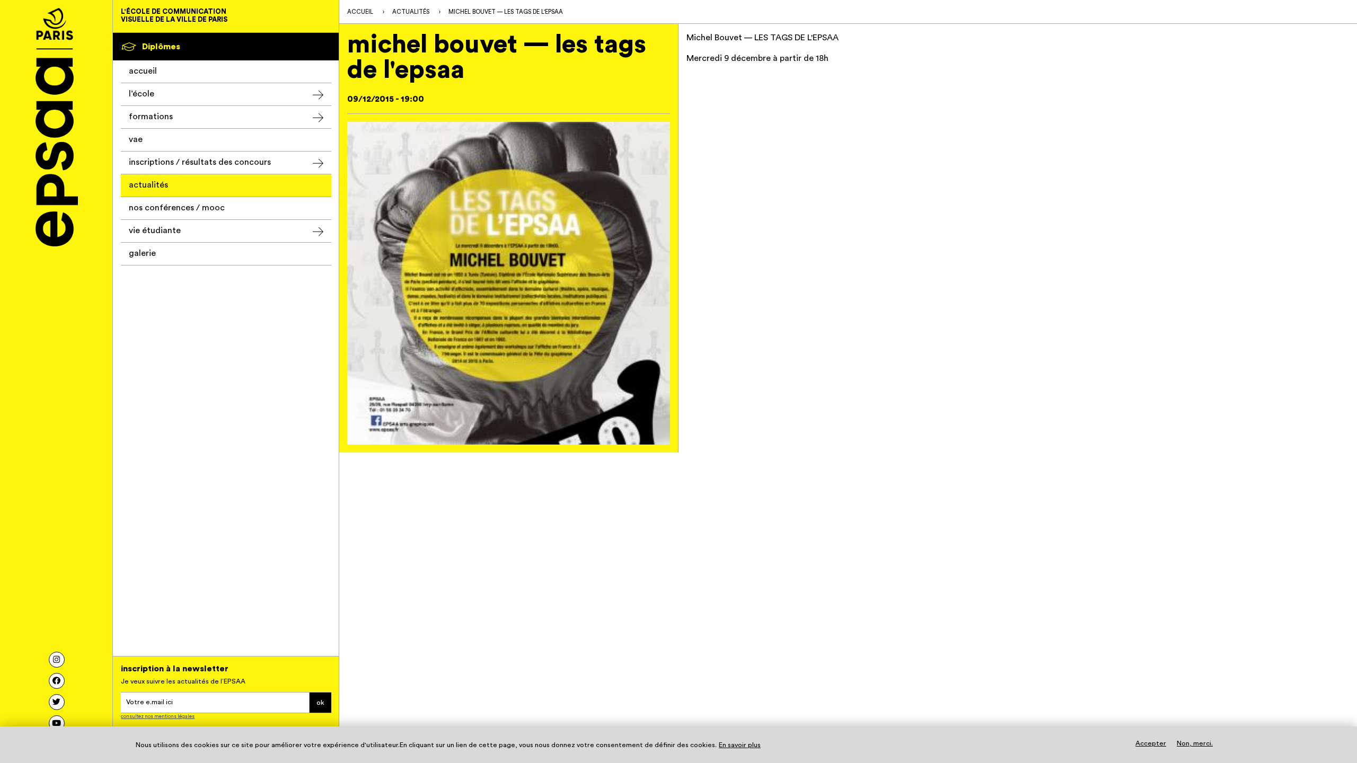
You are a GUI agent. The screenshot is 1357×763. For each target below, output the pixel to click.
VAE (136, 139)
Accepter (1150, 743)
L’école (141, 94)
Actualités (148, 185)
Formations (151, 116)
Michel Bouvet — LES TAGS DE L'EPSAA (505, 12)
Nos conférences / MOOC (177, 207)
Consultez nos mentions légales (158, 716)
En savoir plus (740, 745)
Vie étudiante (155, 230)
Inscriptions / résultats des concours (200, 162)
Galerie (142, 253)
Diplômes (161, 46)
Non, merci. (1195, 743)
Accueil (143, 71)
